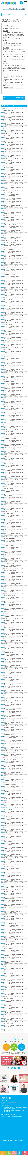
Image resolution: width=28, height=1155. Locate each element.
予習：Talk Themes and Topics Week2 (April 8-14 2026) (13, 174)
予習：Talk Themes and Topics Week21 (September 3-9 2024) (13, 448)
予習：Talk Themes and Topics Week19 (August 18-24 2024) (13, 455)
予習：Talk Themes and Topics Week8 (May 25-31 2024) (13, 495)
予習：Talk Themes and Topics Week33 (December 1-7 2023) (13, 577)
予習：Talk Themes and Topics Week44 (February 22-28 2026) (13, 195)
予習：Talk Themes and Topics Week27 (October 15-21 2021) (13, 940)
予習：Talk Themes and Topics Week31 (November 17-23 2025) (13, 241)
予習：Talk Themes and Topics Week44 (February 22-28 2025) (13, 366)
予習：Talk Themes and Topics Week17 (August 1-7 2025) (13, 291)
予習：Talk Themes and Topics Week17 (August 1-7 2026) (13, 120)
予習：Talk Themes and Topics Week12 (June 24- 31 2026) (13, 138)
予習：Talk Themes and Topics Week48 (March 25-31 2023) (13, 694)
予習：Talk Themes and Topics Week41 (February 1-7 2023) (13, 719)
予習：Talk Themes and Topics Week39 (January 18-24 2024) (13, 555)
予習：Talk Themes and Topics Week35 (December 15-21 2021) (13, 912)
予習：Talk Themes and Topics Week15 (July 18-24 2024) (13, 470)
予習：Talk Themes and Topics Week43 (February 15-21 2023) (13, 712)
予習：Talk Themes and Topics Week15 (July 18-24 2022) (13, 812)
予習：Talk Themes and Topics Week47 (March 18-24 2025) (13, 356)
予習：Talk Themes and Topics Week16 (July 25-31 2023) (13, 637)
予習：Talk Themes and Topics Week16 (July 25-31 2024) (13, 466)
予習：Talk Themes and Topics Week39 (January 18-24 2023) (13, 726)
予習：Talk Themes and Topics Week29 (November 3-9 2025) (13, 249)
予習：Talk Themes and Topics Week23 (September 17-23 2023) (13, 612)
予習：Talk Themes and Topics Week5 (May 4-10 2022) (13, 848)
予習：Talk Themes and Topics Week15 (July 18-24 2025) (13, 298)
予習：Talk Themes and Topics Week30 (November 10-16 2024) (13, 416)
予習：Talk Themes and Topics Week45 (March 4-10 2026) (13, 191)
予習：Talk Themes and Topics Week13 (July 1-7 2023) (13, 648)
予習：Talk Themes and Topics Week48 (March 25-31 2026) (13, 181)
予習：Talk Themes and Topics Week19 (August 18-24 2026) (13, 113)
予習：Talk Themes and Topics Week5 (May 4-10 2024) (13, 505)
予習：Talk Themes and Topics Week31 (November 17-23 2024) (13, 413)
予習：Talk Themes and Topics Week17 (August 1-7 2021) (13, 976)
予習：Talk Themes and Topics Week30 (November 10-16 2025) (13, 245)
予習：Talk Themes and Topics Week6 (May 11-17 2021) (13, 1012)
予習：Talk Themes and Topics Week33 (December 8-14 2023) (13, 573)
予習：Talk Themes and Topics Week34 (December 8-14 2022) (13, 744)
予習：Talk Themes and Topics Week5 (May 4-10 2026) (13, 163)
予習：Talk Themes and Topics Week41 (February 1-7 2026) (13, 206)
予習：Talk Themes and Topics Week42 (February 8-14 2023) (13, 716)
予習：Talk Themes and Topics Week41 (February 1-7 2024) (13, 548)
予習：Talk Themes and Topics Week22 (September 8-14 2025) (13, 274)
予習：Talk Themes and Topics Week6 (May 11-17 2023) (13, 673)
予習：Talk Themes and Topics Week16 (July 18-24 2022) (13, 808)
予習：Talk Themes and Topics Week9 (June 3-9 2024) (13, 491)
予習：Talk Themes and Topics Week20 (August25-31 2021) (13, 965)
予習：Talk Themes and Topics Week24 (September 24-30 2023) (13, 609)
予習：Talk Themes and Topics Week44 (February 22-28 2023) (13, 709)
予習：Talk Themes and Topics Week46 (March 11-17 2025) (13, 359)
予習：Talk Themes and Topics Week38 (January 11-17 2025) (13, 388)
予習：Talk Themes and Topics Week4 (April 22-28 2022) (13, 851)
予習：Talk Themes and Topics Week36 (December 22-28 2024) (13, 395)
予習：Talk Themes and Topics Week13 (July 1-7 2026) (13, 134)
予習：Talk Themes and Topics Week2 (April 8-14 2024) (13, 516)
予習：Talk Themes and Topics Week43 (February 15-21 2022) (13, 883)
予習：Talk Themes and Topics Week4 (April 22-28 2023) (13, 680)
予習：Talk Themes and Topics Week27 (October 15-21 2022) (13, 769)
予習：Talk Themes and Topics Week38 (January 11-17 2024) (13, 559)
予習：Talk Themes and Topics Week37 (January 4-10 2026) (13, 220)
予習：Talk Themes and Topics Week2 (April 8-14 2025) (13, 345)
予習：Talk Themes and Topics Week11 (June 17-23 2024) (13, 484)
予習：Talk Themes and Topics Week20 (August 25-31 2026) (13, 109)
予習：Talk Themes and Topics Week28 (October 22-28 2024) (13, 423)
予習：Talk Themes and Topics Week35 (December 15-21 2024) (13, 398)
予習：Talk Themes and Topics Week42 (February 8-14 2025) (13, 373)
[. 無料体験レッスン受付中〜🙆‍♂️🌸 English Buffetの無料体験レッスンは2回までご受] (23, 1088)
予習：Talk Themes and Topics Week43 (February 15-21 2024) (13, 541)
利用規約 (16, 1140)
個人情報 (10, 1140)
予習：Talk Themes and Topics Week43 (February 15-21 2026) (13, 199)
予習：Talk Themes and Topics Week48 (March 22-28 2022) (13, 865)
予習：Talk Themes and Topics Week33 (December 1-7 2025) (13, 234)
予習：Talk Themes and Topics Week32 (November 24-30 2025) (13, 238)
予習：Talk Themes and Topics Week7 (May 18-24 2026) (13, 156)
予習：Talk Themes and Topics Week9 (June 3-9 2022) (13, 833)
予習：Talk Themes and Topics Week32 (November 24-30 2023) (13, 580)
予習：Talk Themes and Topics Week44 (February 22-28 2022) (13, 880)
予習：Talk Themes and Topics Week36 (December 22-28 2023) (13, 566)
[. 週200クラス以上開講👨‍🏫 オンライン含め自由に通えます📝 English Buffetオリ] (14, 1078)
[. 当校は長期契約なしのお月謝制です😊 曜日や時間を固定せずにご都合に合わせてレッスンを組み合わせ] (4, 1088)
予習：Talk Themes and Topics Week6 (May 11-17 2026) (13, 159)
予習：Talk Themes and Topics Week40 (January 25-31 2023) (13, 723)
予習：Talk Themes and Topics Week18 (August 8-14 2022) (13, 801)
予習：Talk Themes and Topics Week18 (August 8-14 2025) (13, 288)
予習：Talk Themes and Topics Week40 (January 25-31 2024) (13, 552)
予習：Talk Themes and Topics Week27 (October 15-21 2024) (13, 427)
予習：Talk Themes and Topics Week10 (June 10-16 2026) (13, 145)
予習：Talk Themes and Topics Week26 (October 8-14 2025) (13, 259)
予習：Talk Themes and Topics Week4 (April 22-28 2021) (13, 1019)
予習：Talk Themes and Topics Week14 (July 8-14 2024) (13, 473)
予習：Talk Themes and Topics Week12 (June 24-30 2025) (13, 309)
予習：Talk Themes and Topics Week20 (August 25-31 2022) (13, 794)
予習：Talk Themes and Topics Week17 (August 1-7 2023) (13, 634)
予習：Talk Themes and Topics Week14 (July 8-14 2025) (13, 302)
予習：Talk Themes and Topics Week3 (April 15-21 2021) (13, 1022)
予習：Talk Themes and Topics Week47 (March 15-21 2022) (13, 869)
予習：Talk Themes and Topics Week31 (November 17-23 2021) (13, 926)
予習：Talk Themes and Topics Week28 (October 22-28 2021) (13, 937)
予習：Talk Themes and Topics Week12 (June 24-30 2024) (13, 480)
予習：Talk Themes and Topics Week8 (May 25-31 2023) (13, 666)
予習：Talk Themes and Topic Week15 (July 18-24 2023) (13, 641)
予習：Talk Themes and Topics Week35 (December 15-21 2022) (13, 741)
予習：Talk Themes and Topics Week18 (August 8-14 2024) (13, 459)
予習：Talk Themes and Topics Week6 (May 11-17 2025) (13, 331)
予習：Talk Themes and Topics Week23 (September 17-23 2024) (13, 441)
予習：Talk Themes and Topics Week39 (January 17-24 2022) (13, 898)
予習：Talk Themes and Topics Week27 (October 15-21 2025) (13, 256)
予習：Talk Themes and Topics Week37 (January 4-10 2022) (13, 905)
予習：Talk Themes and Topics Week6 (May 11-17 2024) (13, 502)
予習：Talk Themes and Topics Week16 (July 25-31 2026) (13, 124)
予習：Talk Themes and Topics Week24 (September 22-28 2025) (13, 266)
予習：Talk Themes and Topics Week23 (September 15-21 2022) (13, 783)
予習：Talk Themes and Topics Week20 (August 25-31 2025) (13, 281)
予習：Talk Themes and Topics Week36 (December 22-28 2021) (13, 908)
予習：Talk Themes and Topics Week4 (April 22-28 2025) (13, 338)
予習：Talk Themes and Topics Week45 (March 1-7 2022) (13, 876)
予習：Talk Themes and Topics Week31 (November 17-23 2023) (13, 584)
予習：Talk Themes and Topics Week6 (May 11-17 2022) (13, 844)
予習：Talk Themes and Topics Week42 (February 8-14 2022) (13, 887)
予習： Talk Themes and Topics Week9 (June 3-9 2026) (13, 149)
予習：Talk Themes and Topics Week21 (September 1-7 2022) (13, 791)
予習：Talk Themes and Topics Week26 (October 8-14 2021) (13, 944)
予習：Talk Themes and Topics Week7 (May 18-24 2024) (13, 498)
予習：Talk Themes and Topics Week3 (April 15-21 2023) (13, 684)
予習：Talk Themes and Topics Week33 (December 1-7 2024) (13, 405)
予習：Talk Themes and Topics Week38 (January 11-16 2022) (13, 901)
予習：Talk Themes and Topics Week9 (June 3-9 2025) (13, 320)
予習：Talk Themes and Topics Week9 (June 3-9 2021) (13, 1001)
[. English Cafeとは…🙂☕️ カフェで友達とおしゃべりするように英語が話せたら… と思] (23, 1078)
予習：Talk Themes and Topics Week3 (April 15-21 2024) (13, 512)
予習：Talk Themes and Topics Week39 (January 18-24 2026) (13, 213)
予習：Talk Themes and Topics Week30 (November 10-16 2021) (13, 930)
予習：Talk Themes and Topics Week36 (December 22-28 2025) (13, 224)
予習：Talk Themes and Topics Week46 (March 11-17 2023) (13, 701)
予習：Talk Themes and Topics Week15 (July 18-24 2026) (13, 127)
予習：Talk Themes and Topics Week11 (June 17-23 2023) (13, 655)
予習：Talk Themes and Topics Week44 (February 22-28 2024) (13, 537)
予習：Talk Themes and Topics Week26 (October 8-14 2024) (13, 430)
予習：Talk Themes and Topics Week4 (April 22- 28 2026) (13, 167)
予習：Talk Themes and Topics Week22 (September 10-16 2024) (13, 445)
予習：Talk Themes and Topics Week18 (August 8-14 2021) (13, 972)
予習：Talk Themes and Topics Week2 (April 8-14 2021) (13, 1026)
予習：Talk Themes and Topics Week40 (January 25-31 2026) (13, 209)
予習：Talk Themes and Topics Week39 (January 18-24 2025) (13, 384)
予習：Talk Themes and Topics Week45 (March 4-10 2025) (13, 363)
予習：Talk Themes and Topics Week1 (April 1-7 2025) (13, 348)
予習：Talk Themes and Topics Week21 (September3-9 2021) (13, 962)
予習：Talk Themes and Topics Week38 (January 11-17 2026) (13, 216)
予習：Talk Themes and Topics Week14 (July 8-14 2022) (13, 816)
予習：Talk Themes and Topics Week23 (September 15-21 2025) (13, 270)
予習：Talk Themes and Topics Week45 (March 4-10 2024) (13, 534)
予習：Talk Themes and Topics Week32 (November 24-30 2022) (13, 751)
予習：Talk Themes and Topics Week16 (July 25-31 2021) (13, 980)
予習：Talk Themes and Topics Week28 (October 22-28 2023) (13, 594)
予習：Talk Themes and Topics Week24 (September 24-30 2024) (13, 438)
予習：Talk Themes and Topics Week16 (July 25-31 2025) (13, 295)
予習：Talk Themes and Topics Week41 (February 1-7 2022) (13, 890)
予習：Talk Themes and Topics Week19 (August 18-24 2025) (13, 284)
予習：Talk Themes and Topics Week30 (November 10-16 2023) (13, 587)
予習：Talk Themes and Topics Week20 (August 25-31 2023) (13, 623)
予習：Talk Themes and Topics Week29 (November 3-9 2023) (13, 591)
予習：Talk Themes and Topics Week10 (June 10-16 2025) (13, 316)
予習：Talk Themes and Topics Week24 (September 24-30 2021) (13, 951)
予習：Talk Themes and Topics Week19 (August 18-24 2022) (13, 798)
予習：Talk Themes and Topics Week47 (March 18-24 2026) (13, 184)
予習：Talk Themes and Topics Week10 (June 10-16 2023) (13, 659)
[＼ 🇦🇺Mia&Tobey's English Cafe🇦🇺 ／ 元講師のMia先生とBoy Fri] (4, 1078)
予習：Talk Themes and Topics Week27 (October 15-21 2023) (13, 598)
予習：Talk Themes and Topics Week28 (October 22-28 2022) (13, 766)
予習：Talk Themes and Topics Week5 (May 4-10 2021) (13, 1015)
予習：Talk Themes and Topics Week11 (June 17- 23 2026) (13, 142)
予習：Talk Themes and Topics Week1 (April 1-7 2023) (13, 691)
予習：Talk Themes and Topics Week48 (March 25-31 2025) (13, 352)
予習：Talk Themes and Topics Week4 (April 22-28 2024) (13, 509)
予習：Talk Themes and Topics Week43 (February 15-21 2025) (13, 370)
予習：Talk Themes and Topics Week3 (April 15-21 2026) (13, 170)
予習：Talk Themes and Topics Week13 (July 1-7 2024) (13, 477)
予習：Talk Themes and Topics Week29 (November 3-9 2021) (13, 933)
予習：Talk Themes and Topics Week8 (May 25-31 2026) (13, 152)
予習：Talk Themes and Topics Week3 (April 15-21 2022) (13, 855)
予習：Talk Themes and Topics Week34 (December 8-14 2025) (13, 231)
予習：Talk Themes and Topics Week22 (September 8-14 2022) (13, 787)
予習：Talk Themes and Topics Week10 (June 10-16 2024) (13, 487)
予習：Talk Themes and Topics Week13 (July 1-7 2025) (13, 306)
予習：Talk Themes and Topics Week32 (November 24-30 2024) (13, 409)
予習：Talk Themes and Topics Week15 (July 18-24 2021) (13, 983)
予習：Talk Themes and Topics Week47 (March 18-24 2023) (13, 698)
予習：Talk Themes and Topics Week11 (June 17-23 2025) (13, 313)
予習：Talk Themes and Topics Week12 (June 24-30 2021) (13, 990)
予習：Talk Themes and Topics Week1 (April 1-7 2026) (13, 177)
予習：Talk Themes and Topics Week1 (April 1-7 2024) (13, 520)
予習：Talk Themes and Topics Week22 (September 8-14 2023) (13, 616)
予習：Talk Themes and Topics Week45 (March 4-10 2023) (13, 705)
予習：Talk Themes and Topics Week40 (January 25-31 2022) (13, 894)
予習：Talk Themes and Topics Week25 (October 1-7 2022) (13, 776)
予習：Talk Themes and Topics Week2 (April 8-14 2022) (13, 858)
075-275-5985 (9, 1114)
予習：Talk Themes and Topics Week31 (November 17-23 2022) (13, 755)
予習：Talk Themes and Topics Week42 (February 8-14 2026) (13, 202)
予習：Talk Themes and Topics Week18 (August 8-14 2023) (13, 630)
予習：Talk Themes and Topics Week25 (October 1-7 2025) (13, 263)
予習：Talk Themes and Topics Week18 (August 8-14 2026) (13, 117)
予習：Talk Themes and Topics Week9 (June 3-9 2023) (13, 662)
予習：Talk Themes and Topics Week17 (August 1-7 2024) (13, 463)
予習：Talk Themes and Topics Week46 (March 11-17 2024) (13, 530)
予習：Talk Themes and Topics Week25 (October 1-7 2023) (13, 605)
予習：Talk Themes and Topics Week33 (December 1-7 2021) (13, 919)
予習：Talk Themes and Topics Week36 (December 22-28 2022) (13, 737)
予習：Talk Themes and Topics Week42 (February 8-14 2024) (13, 545)
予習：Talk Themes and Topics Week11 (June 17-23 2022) (13, 826)
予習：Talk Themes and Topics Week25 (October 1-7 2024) (13, 434)
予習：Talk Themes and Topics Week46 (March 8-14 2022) (13, 873)
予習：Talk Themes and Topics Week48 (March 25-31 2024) (13, 523)
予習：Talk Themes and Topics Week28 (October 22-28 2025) (13, 252)
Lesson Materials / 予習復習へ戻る (14, 98)
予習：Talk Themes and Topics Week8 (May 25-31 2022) (13, 837)
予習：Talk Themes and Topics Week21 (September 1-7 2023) (13, 619)
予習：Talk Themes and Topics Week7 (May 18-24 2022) (13, 840)
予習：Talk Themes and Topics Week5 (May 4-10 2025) (13, 334)
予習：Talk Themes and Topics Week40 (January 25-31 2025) (13, 380)
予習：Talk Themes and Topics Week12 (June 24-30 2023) (13, 651)
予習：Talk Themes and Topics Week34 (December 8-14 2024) (13, 402)
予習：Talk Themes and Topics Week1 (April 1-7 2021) (13, 1029)
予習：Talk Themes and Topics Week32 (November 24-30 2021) (13, 923)
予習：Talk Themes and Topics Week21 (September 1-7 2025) (13, 277)
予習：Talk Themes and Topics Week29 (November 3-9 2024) (13, 420)
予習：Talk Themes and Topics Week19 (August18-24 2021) (13, 969)
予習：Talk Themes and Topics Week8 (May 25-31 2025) (13, 323)
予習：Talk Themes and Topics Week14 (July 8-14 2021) (13, 987)
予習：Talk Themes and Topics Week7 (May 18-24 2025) (13, 327)
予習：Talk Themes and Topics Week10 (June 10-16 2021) (13, 997)
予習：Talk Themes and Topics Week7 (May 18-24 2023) (13, 669)
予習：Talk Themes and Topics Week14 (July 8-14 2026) (13, 131)
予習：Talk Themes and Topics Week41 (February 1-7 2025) (13, 377)
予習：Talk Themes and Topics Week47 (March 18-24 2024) (13, 527)
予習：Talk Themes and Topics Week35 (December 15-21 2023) (13, 569)
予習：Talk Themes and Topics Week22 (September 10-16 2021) (13, 958)
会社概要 (5, 1140)
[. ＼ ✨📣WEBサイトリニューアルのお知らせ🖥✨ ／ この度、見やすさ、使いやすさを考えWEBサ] (14, 1088)
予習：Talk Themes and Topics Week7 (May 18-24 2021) (13, 1008)
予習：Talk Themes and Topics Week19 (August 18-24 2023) (13, 627)
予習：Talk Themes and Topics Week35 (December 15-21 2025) (13, 227)
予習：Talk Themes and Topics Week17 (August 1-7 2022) (13, 805)
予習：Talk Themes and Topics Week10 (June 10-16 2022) (13, 830)
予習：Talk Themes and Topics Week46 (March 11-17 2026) (13, 188)
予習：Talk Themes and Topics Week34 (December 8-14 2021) (13, 915)
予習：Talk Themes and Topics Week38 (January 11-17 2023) (13, 730)
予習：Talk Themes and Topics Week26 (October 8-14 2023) (13, 602)
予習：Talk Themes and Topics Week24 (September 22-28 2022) (13, 780)
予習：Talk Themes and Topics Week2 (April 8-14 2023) (13, 687)
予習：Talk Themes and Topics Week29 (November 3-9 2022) (13, 762)
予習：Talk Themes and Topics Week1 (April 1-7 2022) (13, 862)
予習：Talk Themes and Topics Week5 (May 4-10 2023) (13, 676)
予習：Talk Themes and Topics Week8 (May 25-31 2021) (13, 1005)
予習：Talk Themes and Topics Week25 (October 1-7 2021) (13, 947)
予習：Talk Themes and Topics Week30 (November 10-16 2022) (13, 758)
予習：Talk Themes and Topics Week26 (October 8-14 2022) (13, 773)
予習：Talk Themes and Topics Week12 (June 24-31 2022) (13, 823)
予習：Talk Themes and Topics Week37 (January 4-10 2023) (13, 562)
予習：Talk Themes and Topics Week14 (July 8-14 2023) (13, 644)
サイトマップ (22, 1140)
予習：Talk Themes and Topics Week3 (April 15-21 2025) (13, 341)
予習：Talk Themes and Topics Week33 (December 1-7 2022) (13, 748)
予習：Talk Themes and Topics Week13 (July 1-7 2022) (13, 819)
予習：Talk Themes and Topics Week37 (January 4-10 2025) (13, 391)
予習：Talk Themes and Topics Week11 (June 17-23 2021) (13, 994)
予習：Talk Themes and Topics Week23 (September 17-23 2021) (13, 955)
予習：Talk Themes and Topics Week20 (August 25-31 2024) (13, 452)
